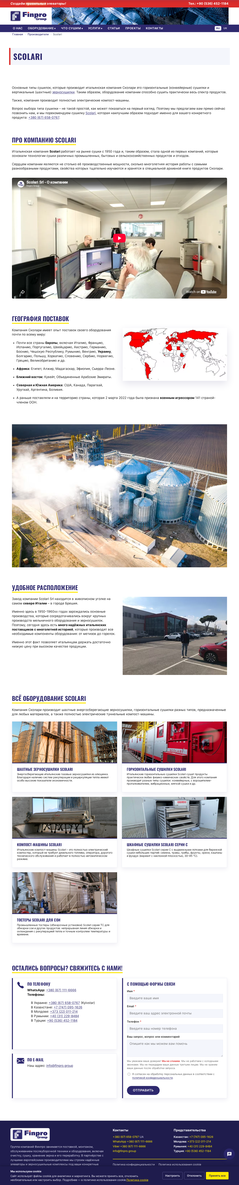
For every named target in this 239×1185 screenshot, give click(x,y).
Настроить (172, 1175)
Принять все (217, 1175)
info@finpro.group (59, 1066)
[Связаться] (229, 1154)
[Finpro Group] (28, 16)
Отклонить (194, 1175)
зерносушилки (63, 92)
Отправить (143, 1090)
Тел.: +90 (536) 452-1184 (208, 3)
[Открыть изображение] (175, 354)
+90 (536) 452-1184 (198, 1151)
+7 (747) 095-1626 (201, 1137)
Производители (38, 34)
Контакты (154, 28)
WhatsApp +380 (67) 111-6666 (132, 1141)
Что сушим (71, 28)
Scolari (91, 113)
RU (218, 28)
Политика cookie (137, 1179)
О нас (18, 28)
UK (225, 28)
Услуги (94, 28)
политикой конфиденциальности (152, 1077)
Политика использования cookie (180, 1164)
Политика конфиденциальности (134, 1164)
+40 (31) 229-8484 (199, 1146)
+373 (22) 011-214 (199, 1141)
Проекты (133, 28)
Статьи (114, 28)
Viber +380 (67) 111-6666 (129, 1146)
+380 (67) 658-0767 (126, 1137)
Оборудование (41, 28)
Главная (17, 34)
